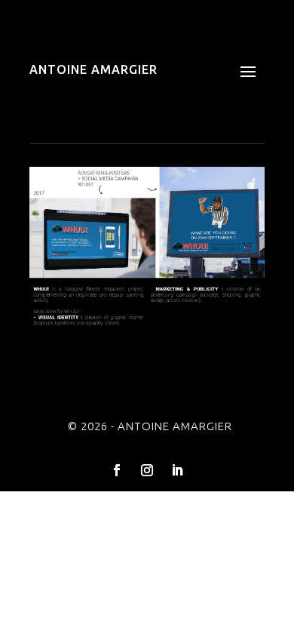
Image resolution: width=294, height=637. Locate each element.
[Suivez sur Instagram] (147, 470)
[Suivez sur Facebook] (117, 470)
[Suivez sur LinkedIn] (177, 470)
